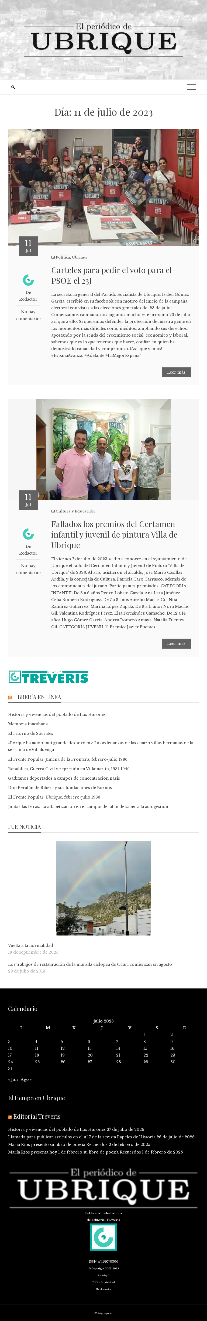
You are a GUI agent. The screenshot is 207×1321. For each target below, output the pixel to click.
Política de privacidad (103, 1282)
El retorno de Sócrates (30, 733)
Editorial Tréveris (37, 1116)
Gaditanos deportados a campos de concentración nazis (64, 778)
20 (90, 1055)
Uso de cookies (103, 1289)
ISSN (93, 1261)
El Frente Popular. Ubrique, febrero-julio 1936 (54, 797)
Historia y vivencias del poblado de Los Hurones (57, 714)
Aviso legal (103, 1275)
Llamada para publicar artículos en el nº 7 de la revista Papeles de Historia (82, 1137)
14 (118, 1048)
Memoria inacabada (28, 724)
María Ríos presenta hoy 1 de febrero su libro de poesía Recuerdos (74, 1152)
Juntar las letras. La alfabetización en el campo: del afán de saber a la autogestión (88, 806)
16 (172, 1048)
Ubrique (80, 257)
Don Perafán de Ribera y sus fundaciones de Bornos (60, 787)
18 (37, 1055)
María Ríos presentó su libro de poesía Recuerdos (58, 1144)
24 (10, 1062)
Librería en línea (37, 696)
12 (63, 1048)
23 (172, 1055)
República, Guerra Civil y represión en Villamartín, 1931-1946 (69, 768)
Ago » (26, 1079)
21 (118, 1055)
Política (63, 257)
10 (10, 1048)
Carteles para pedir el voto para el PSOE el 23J (111, 275)
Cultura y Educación (75, 511)
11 (36, 1048)
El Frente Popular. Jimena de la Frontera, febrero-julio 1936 (67, 759)
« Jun (13, 1079)
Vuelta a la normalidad (30, 945)
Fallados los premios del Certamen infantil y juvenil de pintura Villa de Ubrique (114, 534)
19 (63, 1055)
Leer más (176, 372)
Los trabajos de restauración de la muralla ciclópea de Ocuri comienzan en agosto (90, 964)
